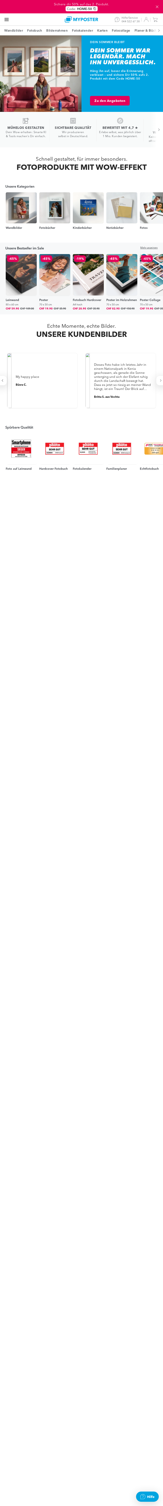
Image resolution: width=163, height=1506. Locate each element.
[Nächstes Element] (156, 30)
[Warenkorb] (156, 19)
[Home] (81, 19)
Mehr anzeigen (149, 247)
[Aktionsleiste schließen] (157, 7)
